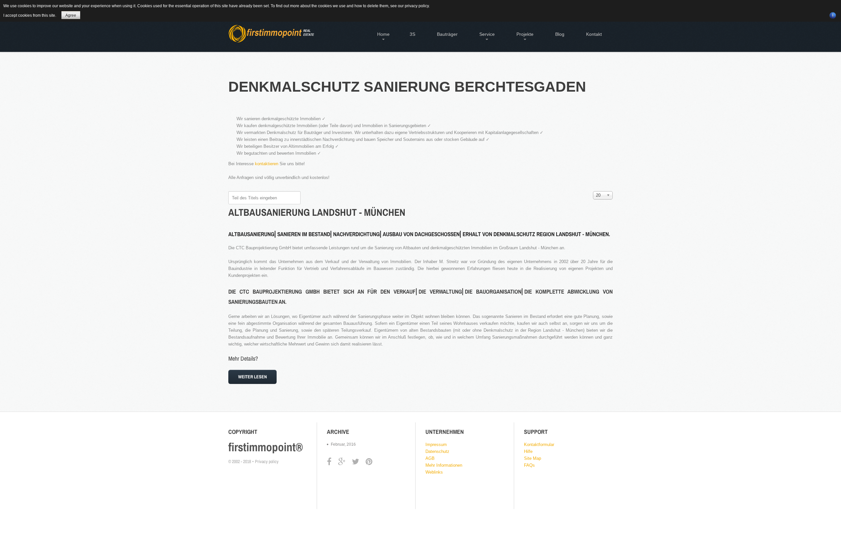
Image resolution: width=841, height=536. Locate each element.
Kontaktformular (539, 444)
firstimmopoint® (265, 447)
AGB (430, 458)
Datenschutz (437, 451)
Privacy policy (267, 461)
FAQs (529, 465)
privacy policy (417, 6)
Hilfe (528, 451)
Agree (70, 15)
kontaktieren (266, 163)
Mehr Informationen (443, 465)
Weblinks (434, 472)
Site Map (532, 458)
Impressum (436, 444)
